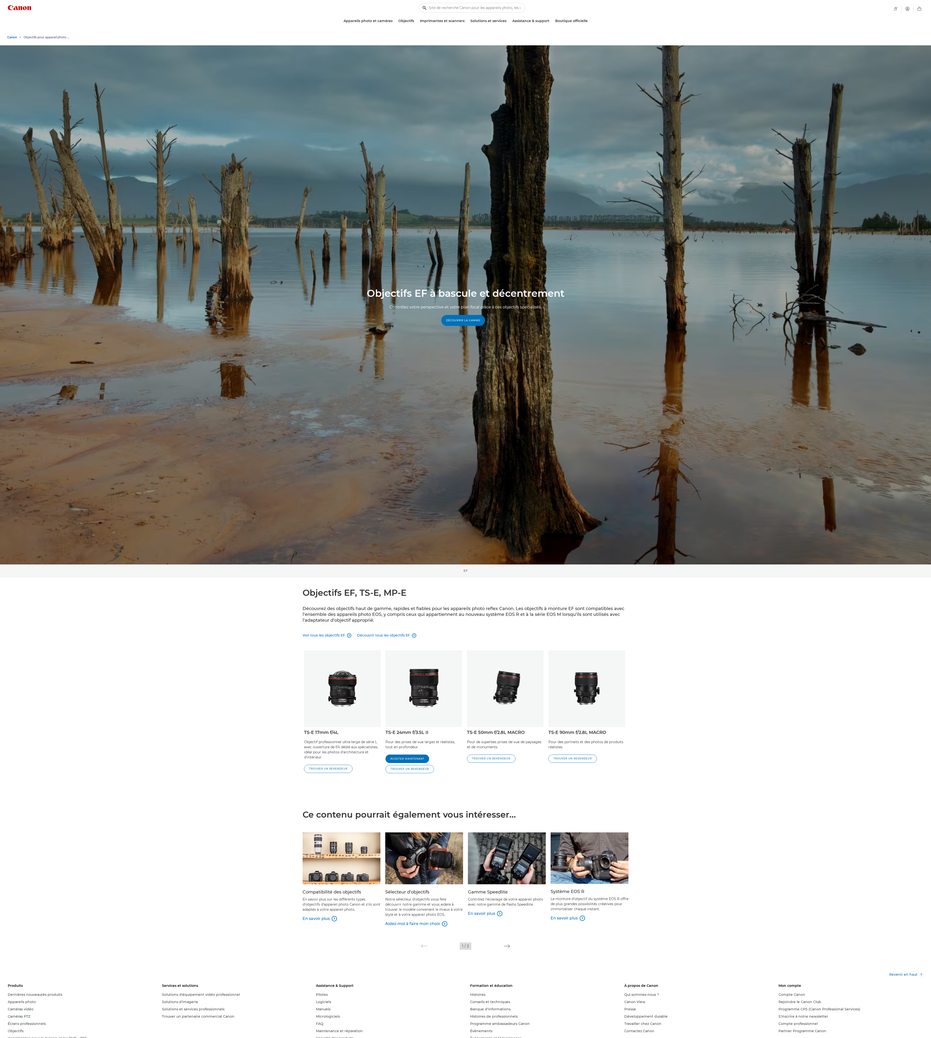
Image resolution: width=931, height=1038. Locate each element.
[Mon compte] (907, 9)
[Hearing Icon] (895, 9)
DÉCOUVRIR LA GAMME (463, 320)
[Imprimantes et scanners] (466, 21)
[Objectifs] (416, 21)
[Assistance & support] (551, 21)
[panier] (919, 9)
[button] (328, 769)
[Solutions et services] (508, 21)
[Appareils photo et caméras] (394, 21)
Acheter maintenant (407, 758)
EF (466, 570)
